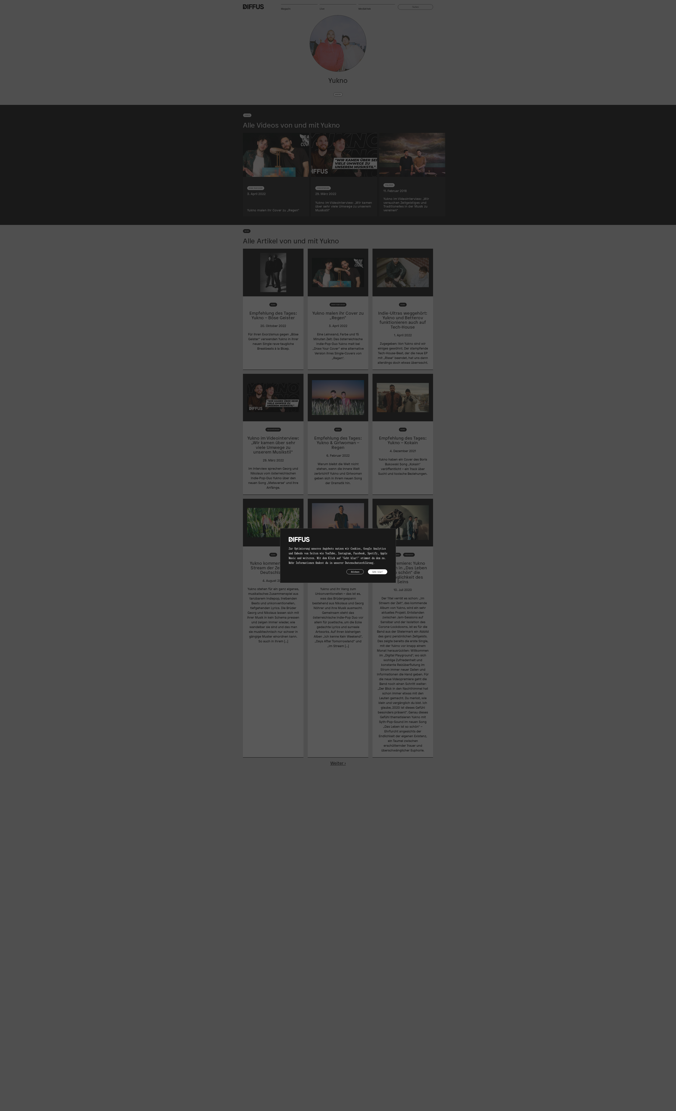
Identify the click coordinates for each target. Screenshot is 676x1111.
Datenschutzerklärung (359, 563)
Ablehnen (355, 571)
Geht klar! (377, 571)
